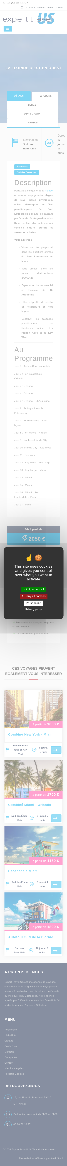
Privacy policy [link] (33, 609)
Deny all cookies (35, 596)
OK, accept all (35, 589)
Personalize (33, 603)
